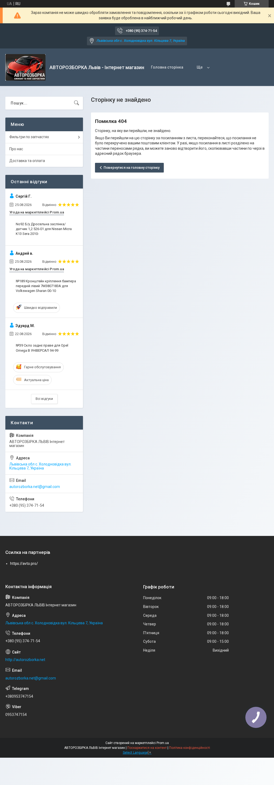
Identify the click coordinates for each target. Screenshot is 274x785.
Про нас (16, 149)
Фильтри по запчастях (29, 137)
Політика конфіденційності (189, 748)
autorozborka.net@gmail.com (34, 486)
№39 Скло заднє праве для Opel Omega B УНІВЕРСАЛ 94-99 (42, 347)
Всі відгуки (44, 399)
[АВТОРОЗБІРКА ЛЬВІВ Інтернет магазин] (25, 67)
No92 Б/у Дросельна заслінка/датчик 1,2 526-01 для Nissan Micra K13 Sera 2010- (44, 229)
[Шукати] (76, 103)
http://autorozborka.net (25, 660)
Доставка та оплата (27, 161)
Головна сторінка (167, 67)
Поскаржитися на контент (147, 748)
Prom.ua (163, 743)
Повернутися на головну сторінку (131, 168)
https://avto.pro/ (24, 563)
